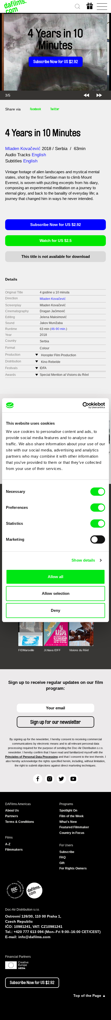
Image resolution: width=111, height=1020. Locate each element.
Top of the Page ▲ (89, 995)
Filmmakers (14, 849)
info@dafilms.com (34, 937)
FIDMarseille (26, 650)
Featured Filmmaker (74, 827)
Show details (83, 560)
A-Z (7, 844)
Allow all (55, 576)
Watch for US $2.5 (55, 240)
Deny (55, 610)
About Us (12, 810)
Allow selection (55, 593)
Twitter (54, 109)
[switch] (97, 507)
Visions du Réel (79, 650)
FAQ (62, 857)
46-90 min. (58, 329)
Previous (86, 95)
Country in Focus (71, 833)
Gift (62, 863)
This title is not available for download (55, 256)
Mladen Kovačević (23, 148)
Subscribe (66, 852)
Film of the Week (71, 816)
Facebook (35, 109)
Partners (11, 816)
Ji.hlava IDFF (52, 650)
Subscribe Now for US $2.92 (55, 62)
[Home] (15, 6)
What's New (68, 822)
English (39, 154)
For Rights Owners (73, 868)
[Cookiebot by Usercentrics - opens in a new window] (82, 405)
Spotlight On (68, 810)
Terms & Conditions (19, 822)
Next (99, 95)
